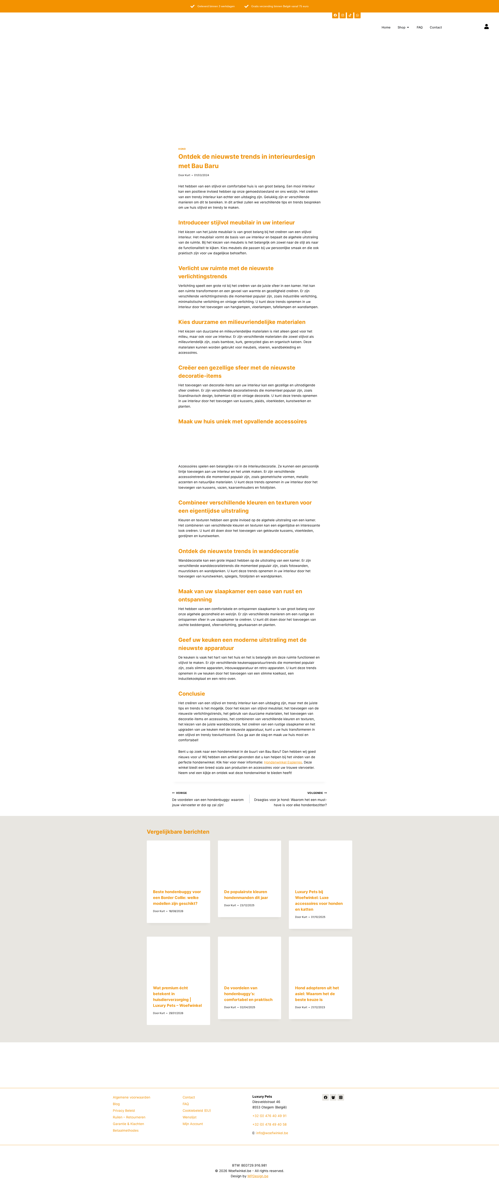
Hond (182, 148)
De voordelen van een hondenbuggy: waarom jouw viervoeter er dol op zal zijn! (208, 799)
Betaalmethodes (126, 1130)
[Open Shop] (408, 27)
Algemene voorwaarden (131, 1097)
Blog (116, 1104)
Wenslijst (189, 1117)
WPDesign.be (257, 1176)
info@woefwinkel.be (272, 1133)
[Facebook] (335, 15)
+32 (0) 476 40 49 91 (269, 1116)
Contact (189, 1097)
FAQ (186, 1104)
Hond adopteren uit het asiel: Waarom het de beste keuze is (317, 994)
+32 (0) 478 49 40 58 (269, 1124)
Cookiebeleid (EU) (197, 1111)
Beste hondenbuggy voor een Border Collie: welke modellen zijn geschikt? (177, 897)
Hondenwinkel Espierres (283, 762)
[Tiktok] (350, 15)
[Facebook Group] (333, 1097)
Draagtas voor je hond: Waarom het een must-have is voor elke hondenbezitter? (290, 799)
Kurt (187, 175)
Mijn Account (193, 1124)
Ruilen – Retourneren (129, 1117)
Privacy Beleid (124, 1111)
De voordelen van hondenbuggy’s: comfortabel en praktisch (248, 994)
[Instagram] (343, 15)
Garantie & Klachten (128, 1124)
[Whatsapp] (357, 15)
